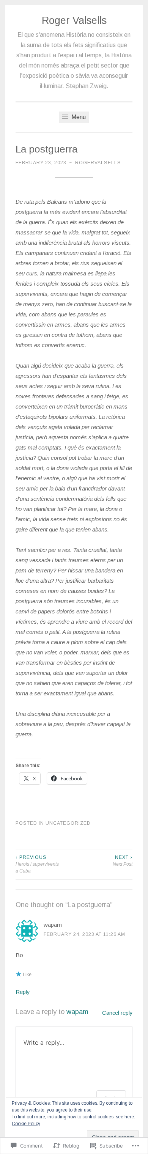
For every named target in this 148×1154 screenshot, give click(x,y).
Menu (78, 117)
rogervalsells (98, 162)
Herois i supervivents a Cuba (37, 864)
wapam (53, 924)
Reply (23, 992)
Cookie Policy (26, 1123)
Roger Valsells (74, 20)
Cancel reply (117, 1013)
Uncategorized (68, 823)
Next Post (122, 861)
